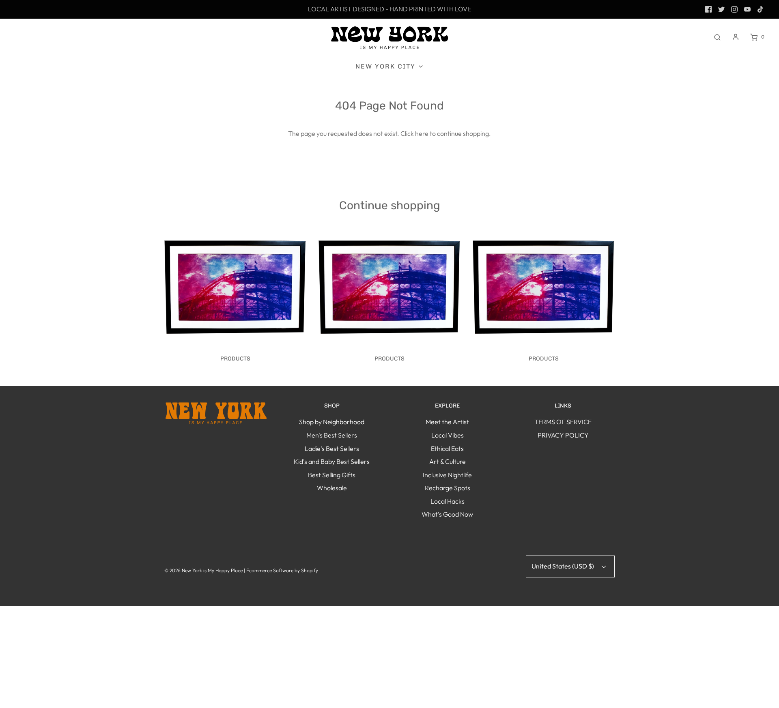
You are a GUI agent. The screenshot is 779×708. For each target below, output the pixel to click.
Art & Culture (447, 461)
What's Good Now (447, 514)
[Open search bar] (717, 36)
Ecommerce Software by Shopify (282, 570)
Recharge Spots (447, 488)
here (421, 133)
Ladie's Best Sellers (332, 448)
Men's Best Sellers (331, 435)
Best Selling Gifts (331, 475)
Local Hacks (447, 501)
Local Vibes (447, 435)
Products (235, 358)
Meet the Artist (447, 422)
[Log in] (735, 37)
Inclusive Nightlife (447, 475)
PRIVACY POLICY (563, 435)
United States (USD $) (563, 566)
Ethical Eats (447, 448)
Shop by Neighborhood (331, 422)
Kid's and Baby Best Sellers (332, 461)
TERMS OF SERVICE (563, 422)
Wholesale (332, 488)
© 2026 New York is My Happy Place (203, 570)
